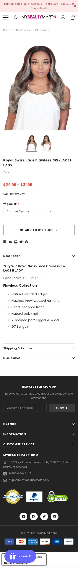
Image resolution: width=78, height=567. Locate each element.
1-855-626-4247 (20, 473)
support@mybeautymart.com (29, 480)
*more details (39, 8)
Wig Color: (10, 204)
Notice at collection (16, 562)
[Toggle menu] (5, 17)
